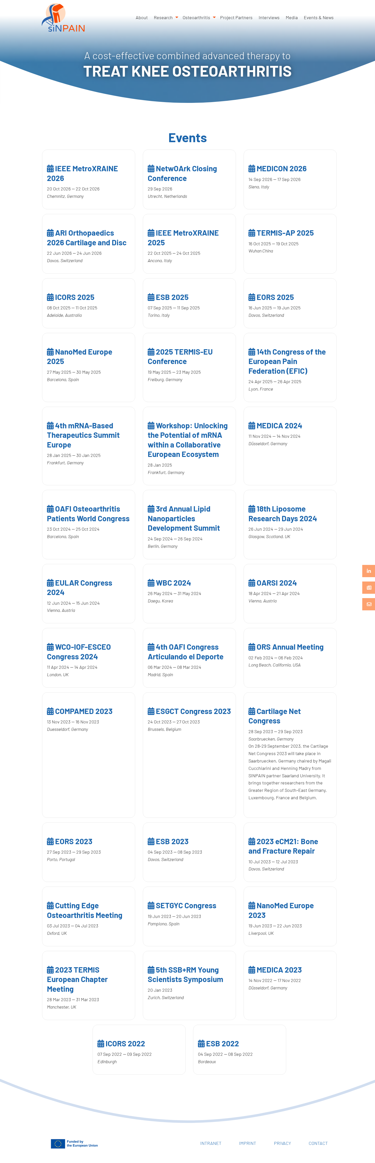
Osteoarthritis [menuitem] (196, 17)
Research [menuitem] (163, 17)
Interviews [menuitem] (269, 17)
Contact (318, 1143)
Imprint (247, 1143)
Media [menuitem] (292, 17)
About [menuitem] (142, 17)
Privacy (282, 1143)
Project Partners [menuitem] (236, 17)
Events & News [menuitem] (319, 17)
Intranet (210, 1143)
